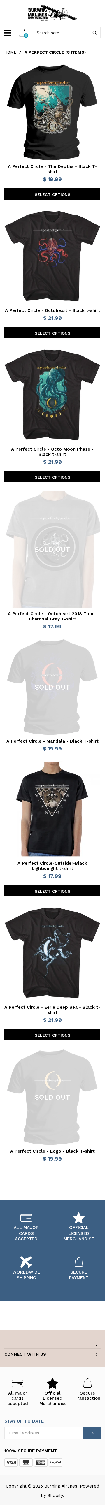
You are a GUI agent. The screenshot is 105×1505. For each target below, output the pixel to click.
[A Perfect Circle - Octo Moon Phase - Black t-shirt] (52, 395)
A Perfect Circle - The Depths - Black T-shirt (52, 169)
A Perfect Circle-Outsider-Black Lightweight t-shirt (52, 866)
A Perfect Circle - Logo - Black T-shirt (52, 1151)
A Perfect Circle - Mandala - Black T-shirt (52, 741)
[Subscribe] (92, 1433)
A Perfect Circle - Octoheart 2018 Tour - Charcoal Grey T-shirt (52, 616)
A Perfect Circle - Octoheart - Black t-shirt (52, 310)
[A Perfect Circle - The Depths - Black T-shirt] (52, 112)
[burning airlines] (52, 12)
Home (10, 52)
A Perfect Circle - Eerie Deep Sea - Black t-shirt (52, 1010)
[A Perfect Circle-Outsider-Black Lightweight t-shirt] (52, 809)
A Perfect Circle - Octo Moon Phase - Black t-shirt (52, 451)
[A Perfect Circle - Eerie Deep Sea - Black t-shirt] (52, 953)
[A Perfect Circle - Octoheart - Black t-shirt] (52, 256)
